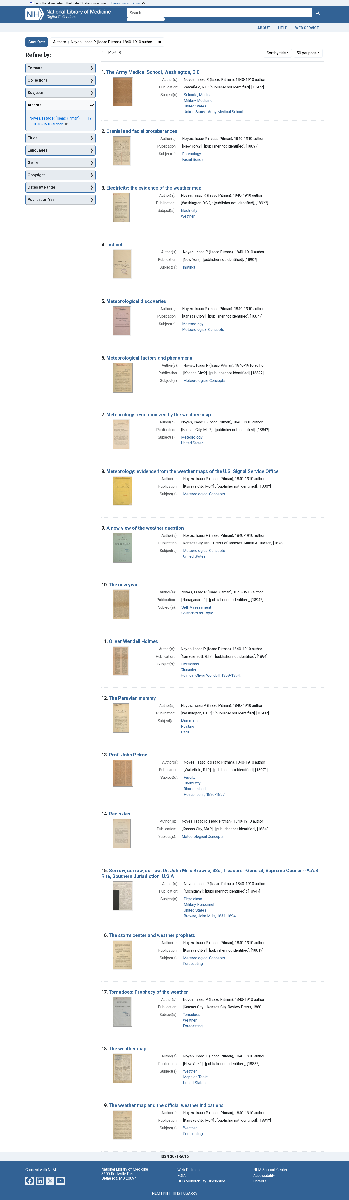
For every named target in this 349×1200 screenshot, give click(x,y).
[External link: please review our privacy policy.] (29, 1180)
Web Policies (188, 1170)
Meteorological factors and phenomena (149, 358)
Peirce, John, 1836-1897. (204, 794)
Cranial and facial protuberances (141, 131)
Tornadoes (191, 1014)
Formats (35, 68)
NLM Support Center (270, 1170)
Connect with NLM (40, 1170)
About (263, 28)
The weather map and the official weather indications (166, 1105)
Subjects (35, 92)
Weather (188, 216)
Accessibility (264, 1175)
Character (188, 669)
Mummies (189, 720)
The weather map (127, 1049)
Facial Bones (192, 159)
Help (283, 28)
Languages (37, 150)
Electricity (189, 210)
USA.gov (190, 1193)
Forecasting (193, 963)
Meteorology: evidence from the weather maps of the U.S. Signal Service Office (192, 471)
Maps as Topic (195, 1077)
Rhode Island (195, 789)
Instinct (114, 244)
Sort (276, 53)
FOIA (181, 1175)
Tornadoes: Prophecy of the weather (148, 992)
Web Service (307, 28)
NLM (156, 1193)
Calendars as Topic (197, 613)
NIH (166, 1193)
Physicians (190, 664)
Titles (33, 138)
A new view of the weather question (145, 528)
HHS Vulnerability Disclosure (201, 1181)
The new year (123, 585)
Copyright (36, 175)
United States (195, 106)
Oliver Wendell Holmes (133, 641)
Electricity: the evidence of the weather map (153, 188)
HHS (176, 1193)
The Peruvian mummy (132, 698)
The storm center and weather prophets (152, 935)
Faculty (190, 777)
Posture (187, 726)
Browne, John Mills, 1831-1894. (210, 916)
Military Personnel (199, 904)
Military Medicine (198, 100)
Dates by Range (41, 187)
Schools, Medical (198, 95)
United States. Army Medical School (213, 112)
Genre (33, 162)
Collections (38, 80)
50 (307, 53)
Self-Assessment (196, 607)
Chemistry (192, 783)
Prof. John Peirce (128, 755)
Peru (185, 732)
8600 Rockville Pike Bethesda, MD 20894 (119, 1176)
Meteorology (192, 324)
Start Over (36, 42)
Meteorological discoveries (136, 301)
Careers (259, 1181)
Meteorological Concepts (203, 329)
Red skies (119, 814)
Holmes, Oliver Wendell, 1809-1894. (211, 675)
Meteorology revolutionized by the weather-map (158, 414)
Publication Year (42, 199)
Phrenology (191, 154)
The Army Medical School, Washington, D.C (153, 72)
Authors (35, 105)
